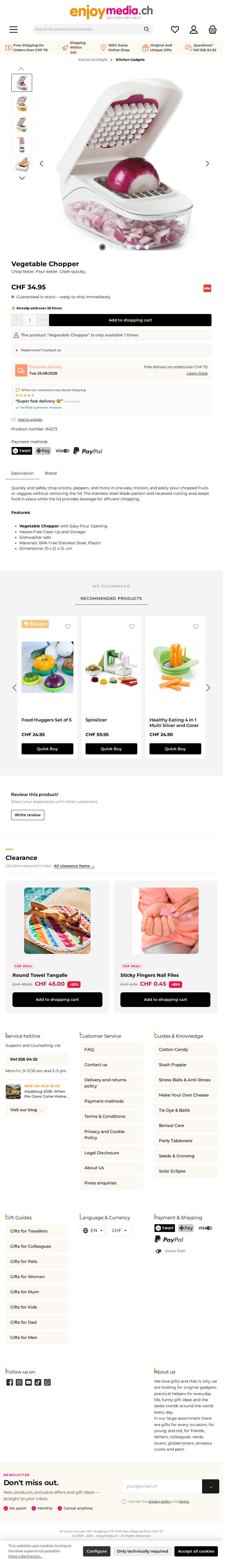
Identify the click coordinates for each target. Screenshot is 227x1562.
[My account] (194, 29)
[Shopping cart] (211, 29)
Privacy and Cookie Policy (104, 1134)
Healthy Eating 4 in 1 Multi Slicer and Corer (174, 722)
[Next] (207, 163)
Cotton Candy (173, 1049)
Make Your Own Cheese (184, 1095)
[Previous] (42, 163)
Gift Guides (19, 1217)
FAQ (89, 1049)
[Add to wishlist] (67, 626)
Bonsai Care (171, 1125)
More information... (25, 1556)
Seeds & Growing (176, 1155)
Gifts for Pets (23, 1261)
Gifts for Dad (23, 1322)
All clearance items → (74, 866)
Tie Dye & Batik (174, 1110)
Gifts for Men (23, 1337)
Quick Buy (47, 748)
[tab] (22, 473)
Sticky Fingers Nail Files (149, 975)
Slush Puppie (172, 1064)
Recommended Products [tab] (111, 598)
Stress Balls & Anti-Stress (185, 1079)
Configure (97, 1551)
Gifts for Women (27, 1276)
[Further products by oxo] (207, 288)
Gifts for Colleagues (30, 1246)
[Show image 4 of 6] (129, 247)
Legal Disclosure (101, 1152)
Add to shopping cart (130, 320)
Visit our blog (23, 1110)
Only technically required (142, 1551)
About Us (94, 1167)
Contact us (95, 1064)
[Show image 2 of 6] (111, 247)
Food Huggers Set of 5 (46, 720)
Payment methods (104, 1101)
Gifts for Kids (23, 1307)
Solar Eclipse (172, 1171)
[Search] (147, 29)
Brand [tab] (50, 473)
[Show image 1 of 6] (102, 247)
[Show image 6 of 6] (147, 247)
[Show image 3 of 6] (120, 247)
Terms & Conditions (104, 1116)
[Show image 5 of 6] (138, 247)
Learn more (197, 373)
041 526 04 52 (23, 1059)
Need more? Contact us (40, 350)
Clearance (21, 857)
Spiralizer (96, 720)
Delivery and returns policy (105, 1083)
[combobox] (87, 29)
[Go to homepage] (111, 12)
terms (184, 1501)
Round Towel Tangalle (40, 975)
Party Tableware (175, 1140)
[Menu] (14, 29)
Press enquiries (100, 1183)
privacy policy (159, 1501)
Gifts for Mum (24, 1291)
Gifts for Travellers (29, 1231)
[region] (111, 163)
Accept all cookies (196, 1551)
